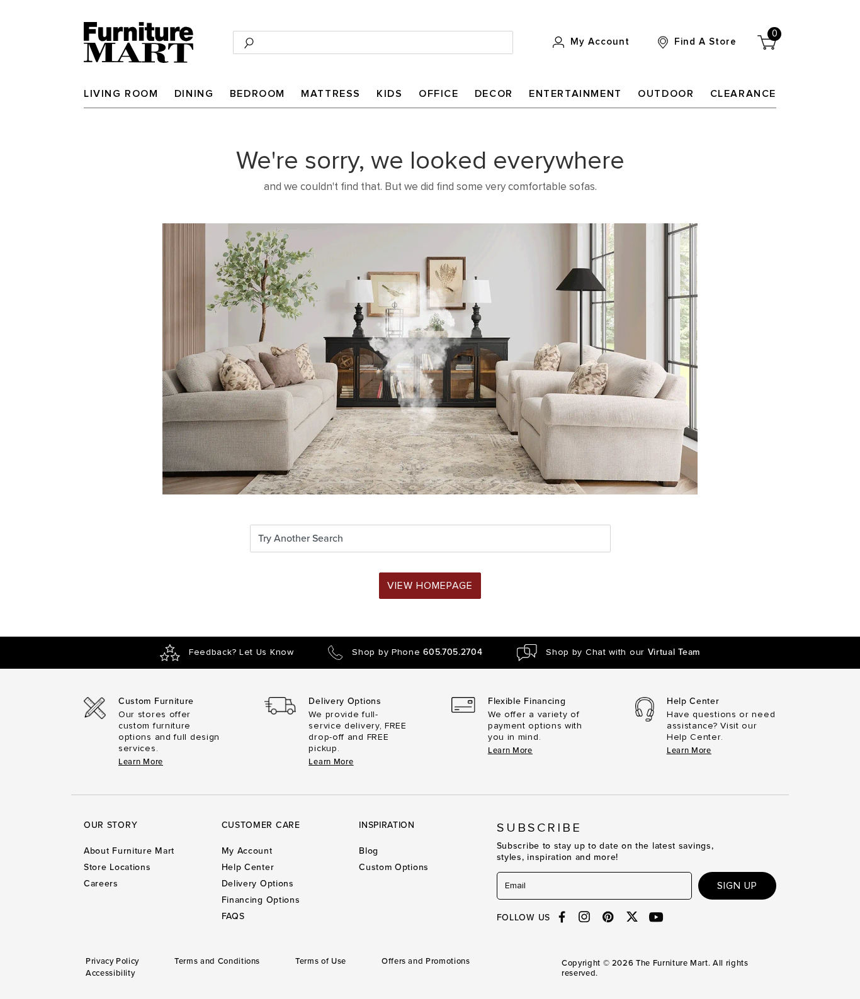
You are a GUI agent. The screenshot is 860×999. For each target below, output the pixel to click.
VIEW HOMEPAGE (430, 586)
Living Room (121, 94)
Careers (101, 883)
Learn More (140, 762)
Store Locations (117, 867)
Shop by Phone (417, 652)
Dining (194, 94)
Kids (389, 94)
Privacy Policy (112, 961)
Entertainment (575, 94)
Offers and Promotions (426, 961)
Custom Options (394, 867)
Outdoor (666, 94)
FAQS (233, 916)
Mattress (331, 94)
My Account (247, 851)
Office (439, 94)
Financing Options (261, 900)
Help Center (248, 867)
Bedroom (257, 94)
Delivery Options (258, 883)
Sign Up (737, 886)
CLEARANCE (743, 94)
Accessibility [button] (110, 973)
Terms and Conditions (217, 961)
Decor (494, 94)
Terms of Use (320, 961)
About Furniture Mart (129, 851)
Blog (368, 851)
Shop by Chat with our (623, 652)
